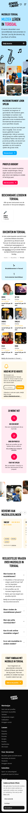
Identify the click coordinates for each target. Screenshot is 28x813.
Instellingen (7, 803)
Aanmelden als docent (8, 758)
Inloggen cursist (6, 722)
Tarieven (4, 714)
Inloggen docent (6, 763)
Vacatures (4, 761)
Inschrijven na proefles (8, 712)
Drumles (4, 736)
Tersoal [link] (22, 258)
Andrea (14, 545)
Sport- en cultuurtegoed (8, 771)
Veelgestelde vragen (7, 717)
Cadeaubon (5, 720)
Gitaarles (4, 734)
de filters (8, 250)
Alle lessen (4, 747)
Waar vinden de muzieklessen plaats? (12, 610)
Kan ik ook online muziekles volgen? (11, 631)
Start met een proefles (8, 709)
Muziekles (14, 258)
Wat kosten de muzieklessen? (9, 575)
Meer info (6, 794)
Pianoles (4, 731)
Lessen (4, 727)
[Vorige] (20, 512)
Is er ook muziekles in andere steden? (12, 642)
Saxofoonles (5, 744)
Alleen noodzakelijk (8, 799)
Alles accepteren (8, 808)
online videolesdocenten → (12, 396)
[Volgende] (25, 512)
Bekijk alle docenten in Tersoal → (11, 358)
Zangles (3, 739)
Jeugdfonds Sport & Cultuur (10, 774)
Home (6, 258)
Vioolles (3, 741)
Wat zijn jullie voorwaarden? (9, 621)
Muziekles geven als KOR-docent (11, 756)
